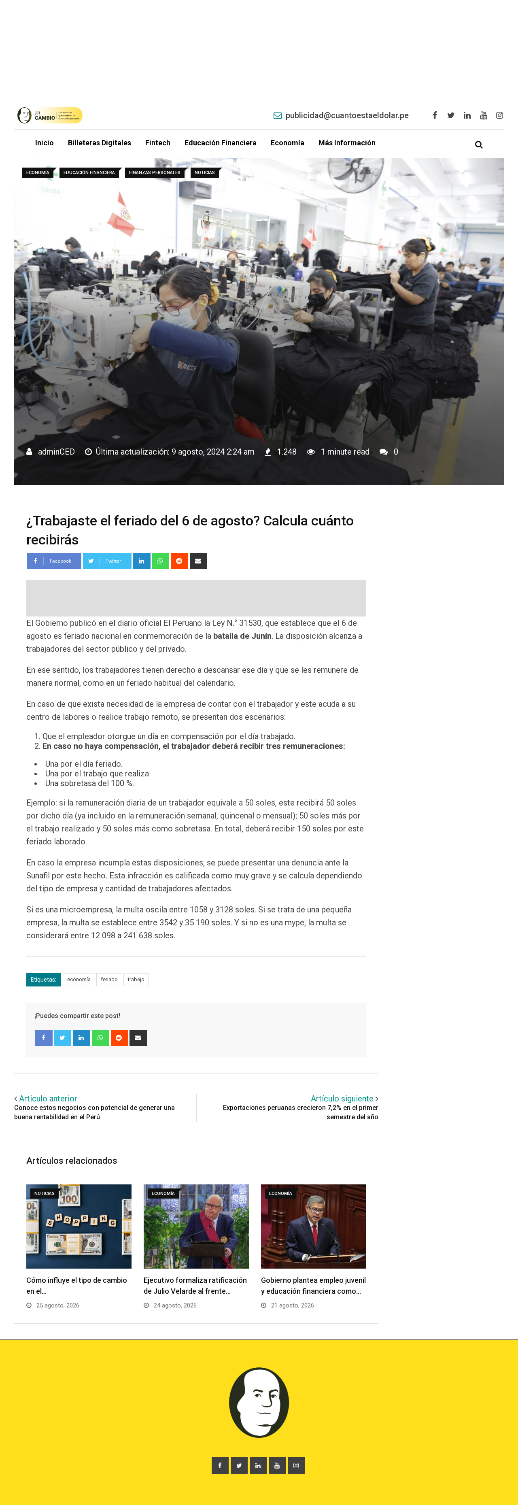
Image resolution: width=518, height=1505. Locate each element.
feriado (109, 979)
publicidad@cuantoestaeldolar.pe (347, 115)
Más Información (347, 142)
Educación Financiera (221, 142)
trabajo (136, 979)
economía (79, 979)
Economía (287, 142)
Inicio (44, 142)
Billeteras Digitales (99, 142)
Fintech (157, 142)
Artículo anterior (48, 1098)
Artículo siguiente (342, 1098)
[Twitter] (63, 1038)
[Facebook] (44, 1038)
